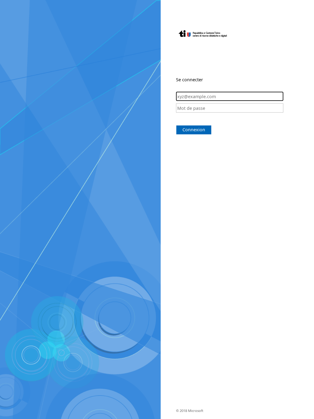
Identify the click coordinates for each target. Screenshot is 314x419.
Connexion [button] (193, 130)
